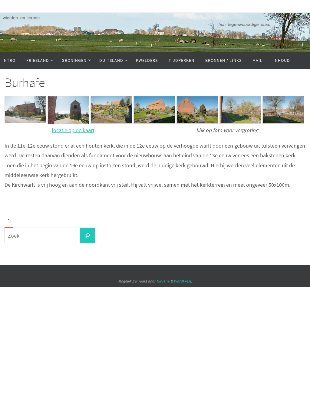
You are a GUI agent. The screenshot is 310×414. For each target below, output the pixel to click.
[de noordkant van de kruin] (240, 121)
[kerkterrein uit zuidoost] (111, 122)
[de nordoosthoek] (197, 121)
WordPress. (183, 281)
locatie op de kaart (73, 130)
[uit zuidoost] (154, 121)
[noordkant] (25, 121)
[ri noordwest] (283, 121)
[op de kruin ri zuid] (68, 122)
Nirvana (163, 281)
